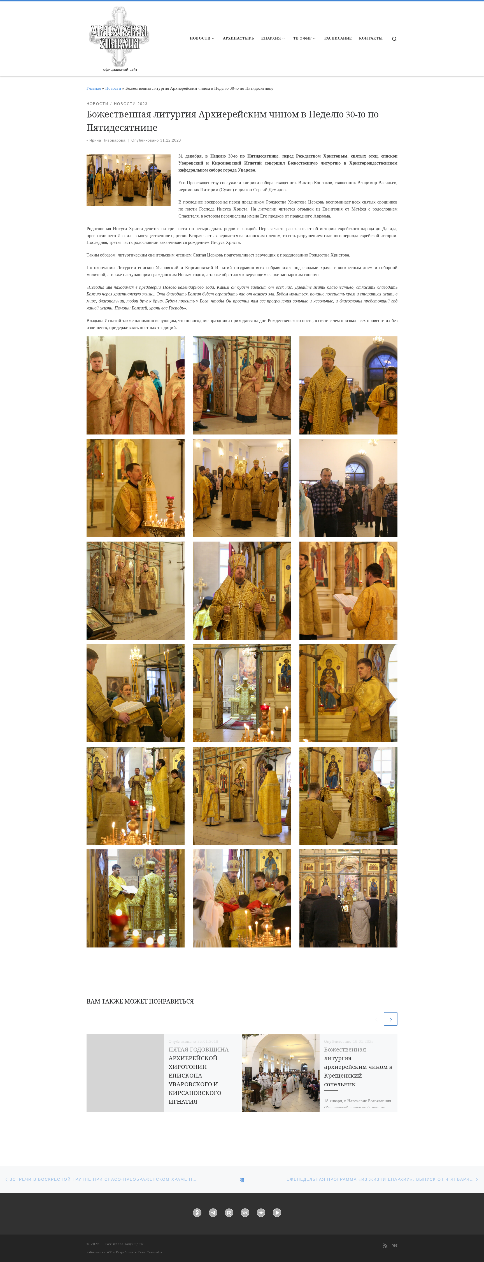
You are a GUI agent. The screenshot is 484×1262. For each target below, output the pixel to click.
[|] (119, 37)
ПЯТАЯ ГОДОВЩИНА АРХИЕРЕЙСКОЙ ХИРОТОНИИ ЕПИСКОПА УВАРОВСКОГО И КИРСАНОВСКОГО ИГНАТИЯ (199, 1075)
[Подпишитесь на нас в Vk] (394, 1246)
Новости (113, 88)
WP (109, 1252)
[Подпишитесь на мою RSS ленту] (385, 1246)
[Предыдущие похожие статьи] (376, 1019)
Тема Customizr (150, 1252)
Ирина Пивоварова (107, 140)
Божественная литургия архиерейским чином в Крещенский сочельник (358, 1066)
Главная (94, 88)
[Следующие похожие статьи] (390, 1019)
